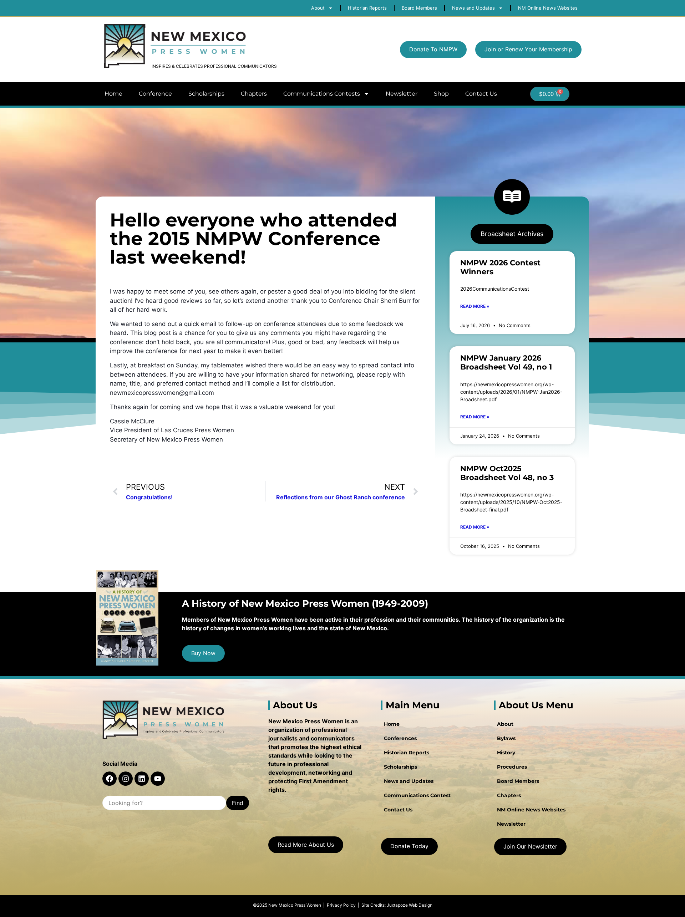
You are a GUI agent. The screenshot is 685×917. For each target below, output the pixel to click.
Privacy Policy (341, 905)
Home (113, 93)
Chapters (254, 93)
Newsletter (401, 93)
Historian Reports (406, 752)
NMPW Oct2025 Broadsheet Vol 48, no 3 (507, 473)
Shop (441, 93)
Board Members (518, 781)
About (505, 724)
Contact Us (481, 93)
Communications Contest (417, 795)
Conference (155, 93)
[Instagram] (125, 778)
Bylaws (506, 738)
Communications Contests (321, 93)
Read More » (474, 306)
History (506, 752)
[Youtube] (158, 778)
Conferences (400, 738)
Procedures (512, 767)
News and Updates (408, 781)
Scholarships (206, 93)
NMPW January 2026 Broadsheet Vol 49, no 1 (506, 362)
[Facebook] (109, 778)
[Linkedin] (142, 778)
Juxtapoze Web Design (409, 905)
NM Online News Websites (531, 809)
